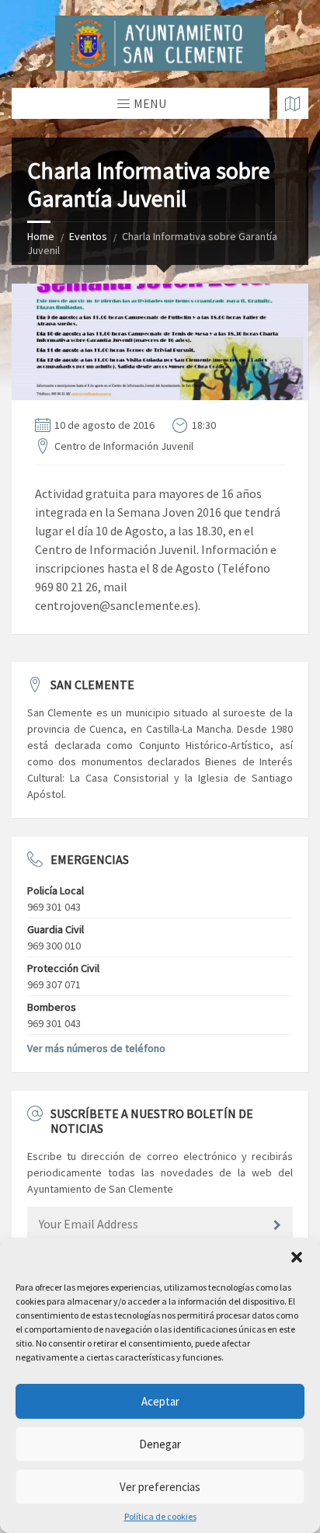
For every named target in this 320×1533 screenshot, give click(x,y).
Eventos (88, 236)
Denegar (160, 1444)
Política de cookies (160, 1516)
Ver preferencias (160, 1486)
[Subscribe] (277, 1225)
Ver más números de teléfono (96, 1048)
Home (40, 236)
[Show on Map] (292, 103)
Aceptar (160, 1401)
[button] (296, 1257)
